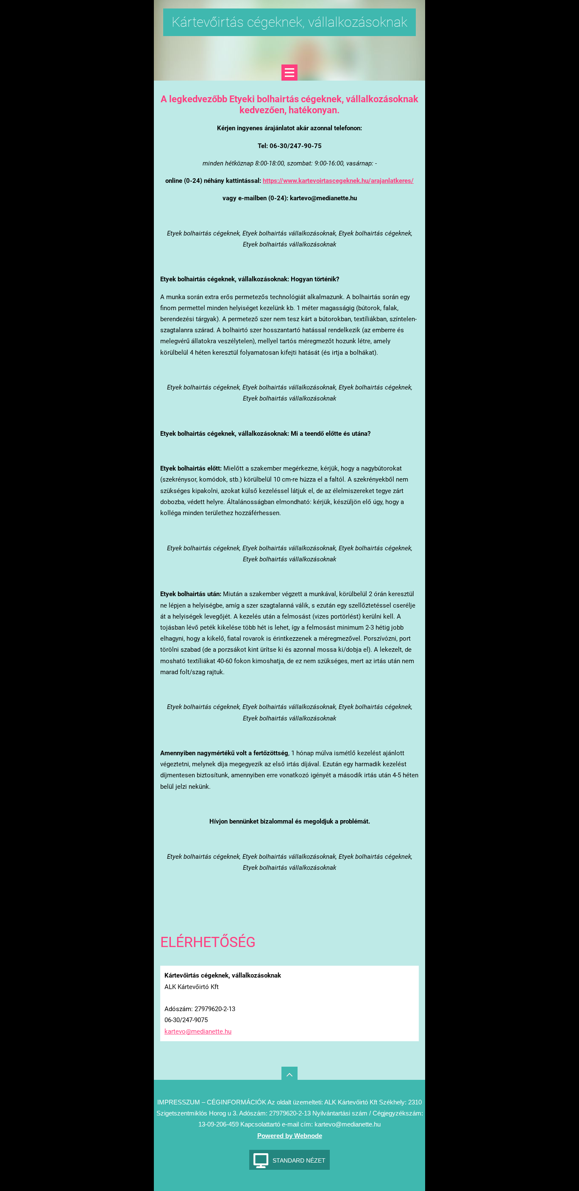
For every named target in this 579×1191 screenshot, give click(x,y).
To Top (289, 1075)
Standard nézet (299, 1160)
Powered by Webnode (289, 1135)
